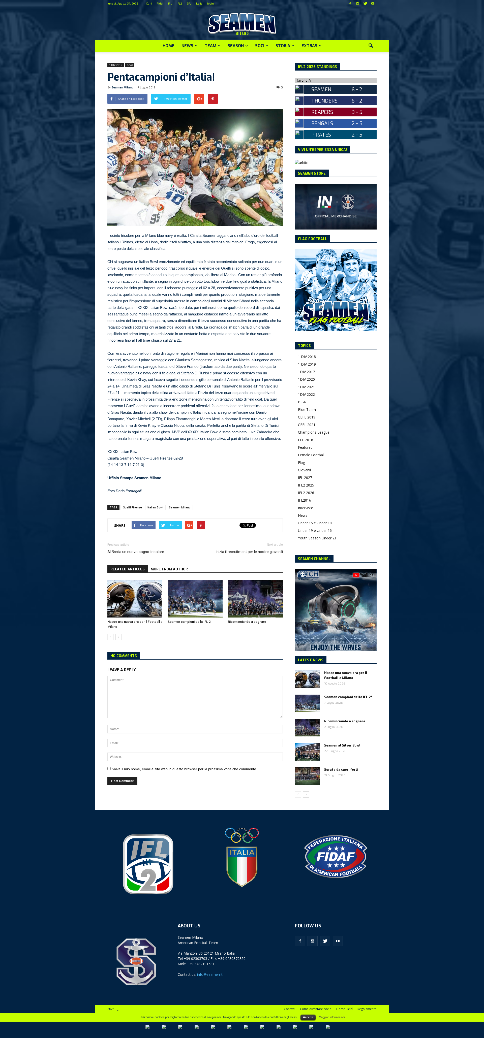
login (210, 3)
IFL (170, 3)
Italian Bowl (155, 507)
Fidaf (160, 3)
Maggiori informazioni (332, 1017)
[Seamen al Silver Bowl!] (307, 752)
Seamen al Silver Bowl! (342, 745)
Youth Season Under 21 (317, 538)
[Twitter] (365, 4)
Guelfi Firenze (132, 507)
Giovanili (305, 470)
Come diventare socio (315, 1009)
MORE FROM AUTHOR (169, 569)
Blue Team (307, 409)
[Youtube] (373, 4)
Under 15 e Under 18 (315, 523)
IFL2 (179, 3)
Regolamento (367, 1009)
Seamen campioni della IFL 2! (189, 622)
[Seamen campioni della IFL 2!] (195, 599)
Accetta (308, 1017)
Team (210, 45)
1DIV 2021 (306, 386)
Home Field (344, 1009)
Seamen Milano (122, 87)
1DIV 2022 (306, 394)
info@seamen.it (210, 974)
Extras (309, 45)
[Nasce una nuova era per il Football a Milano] (134, 599)
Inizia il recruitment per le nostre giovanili (249, 551)
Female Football (311, 454)
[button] (371, 46)
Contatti (289, 1009)
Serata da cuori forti (341, 769)
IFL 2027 (305, 477)
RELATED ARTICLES (127, 569)
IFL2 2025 (306, 485)
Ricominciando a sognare (247, 622)
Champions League (313, 432)
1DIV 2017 (306, 371)
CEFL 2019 (306, 417)
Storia (283, 45)
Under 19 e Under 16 (315, 530)
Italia (199, 3)
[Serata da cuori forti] (307, 776)
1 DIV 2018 (307, 356)
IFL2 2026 (306, 492)
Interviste (305, 507)
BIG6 (302, 402)
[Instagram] (357, 4)
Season (236, 45)
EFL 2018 (305, 439)
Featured (305, 447)
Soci (259, 45)
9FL (189, 3)
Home (168, 45)
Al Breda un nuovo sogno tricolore (135, 551)
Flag (301, 462)
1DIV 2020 (306, 379)
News (187, 45)
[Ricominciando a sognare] (255, 599)
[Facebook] (350, 4)
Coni (149, 3)
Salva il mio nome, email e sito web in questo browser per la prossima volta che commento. (184, 769)
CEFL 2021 (306, 424)
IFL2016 (304, 500)
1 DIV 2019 (115, 65)
